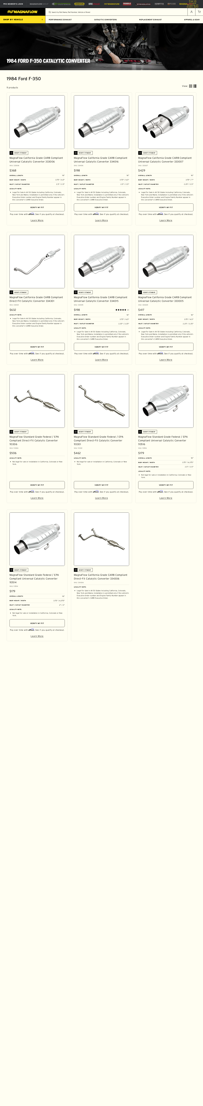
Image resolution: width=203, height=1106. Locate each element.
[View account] (191, 12)
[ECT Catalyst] (61, 4)
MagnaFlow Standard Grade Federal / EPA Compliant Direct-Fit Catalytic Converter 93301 (98, 440)
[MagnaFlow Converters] (79, 4)
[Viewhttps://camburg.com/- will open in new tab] (143, 4)
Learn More (48, 220)
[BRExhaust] (94, 4)
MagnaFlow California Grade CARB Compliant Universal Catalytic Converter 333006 (36, 160)
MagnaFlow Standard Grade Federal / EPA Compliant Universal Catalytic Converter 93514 (34, 579)
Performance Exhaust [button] (60, 19)
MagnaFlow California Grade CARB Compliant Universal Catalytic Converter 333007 (165, 160)
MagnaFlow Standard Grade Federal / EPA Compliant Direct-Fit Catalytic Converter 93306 (34, 440)
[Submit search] (49, 12)
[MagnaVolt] (186, 4)
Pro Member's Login (13, 4)
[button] (199, 12)
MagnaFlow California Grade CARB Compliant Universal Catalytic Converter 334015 (100, 299)
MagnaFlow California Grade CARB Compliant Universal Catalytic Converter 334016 (100, 160)
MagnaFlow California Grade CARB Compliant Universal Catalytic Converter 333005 (165, 299)
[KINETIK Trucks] (159, 4)
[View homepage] (22, 12)
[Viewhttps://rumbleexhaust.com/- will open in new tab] (127, 3)
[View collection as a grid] (190, 86)
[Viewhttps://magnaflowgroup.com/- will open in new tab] (39, 4)
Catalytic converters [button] (105, 19)
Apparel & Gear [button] (192, 19)
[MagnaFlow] (111, 4)
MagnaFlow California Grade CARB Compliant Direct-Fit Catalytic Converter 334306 (100, 577)
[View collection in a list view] (194, 86)
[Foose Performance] (171, 4)
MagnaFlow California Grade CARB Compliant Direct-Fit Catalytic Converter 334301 (36, 299)
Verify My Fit (37, 207)
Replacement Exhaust (150, 19)
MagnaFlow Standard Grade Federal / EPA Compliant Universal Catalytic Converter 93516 (163, 440)
